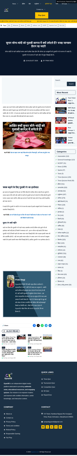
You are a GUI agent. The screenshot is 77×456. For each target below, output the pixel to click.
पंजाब (59, 229)
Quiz (9, 25)
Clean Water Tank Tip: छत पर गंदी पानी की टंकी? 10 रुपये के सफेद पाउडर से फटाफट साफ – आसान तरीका (9, 339)
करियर (59, 198)
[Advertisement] (27, 90)
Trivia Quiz (47, 379)
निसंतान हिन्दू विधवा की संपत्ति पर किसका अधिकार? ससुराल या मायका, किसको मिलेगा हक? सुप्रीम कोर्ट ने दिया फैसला (8, 353)
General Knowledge (64, 160)
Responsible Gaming (13, 433)
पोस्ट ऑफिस (61, 236)
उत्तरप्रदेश (60, 187)
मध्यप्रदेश (60, 246)
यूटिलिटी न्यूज (48, 4)
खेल (30, 4)
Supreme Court (53, 25)
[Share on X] (38, 325)
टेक (59, 215)
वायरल (59, 267)
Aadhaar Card (36, 25)
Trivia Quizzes (62, 177)
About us (9, 414)
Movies (23, 25)
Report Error (48, 395)
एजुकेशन (36, 4)
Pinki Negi (49, 60)
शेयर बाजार (61, 274)
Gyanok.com (35, 452)
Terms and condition (12, 426)
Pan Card (61, 25)
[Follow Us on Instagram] (56, 427)
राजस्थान (60, 257)
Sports (60, 170)
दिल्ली (59, 219)
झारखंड (60, 212)
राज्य (57, 4)
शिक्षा (59, 271)
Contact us (39, 9)
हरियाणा (60, 278)
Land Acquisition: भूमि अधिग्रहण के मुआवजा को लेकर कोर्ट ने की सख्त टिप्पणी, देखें (35, 339)
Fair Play (9, 437)
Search (57, 80)
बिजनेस (60, 239)
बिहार (59, 243)
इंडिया (23, 4)
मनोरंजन (60, 250)
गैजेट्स (59, 205)
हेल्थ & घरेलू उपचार (63, 285)
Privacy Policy (10, 422)
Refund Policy (10, 430)
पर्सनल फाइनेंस (62, 233)
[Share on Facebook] (34, 325)
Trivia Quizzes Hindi (64, 180)
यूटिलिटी (3, 335)
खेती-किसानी (61, 201)
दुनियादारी (60, 222)
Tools (59, 173)
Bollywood (15, 25)
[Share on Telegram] (46, 325)
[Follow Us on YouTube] (60, 427)
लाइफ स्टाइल (61, 264)
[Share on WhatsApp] (42, 325)
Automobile (61, 156)
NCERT (45, 25)
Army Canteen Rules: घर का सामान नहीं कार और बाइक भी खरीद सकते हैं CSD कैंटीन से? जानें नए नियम (35, 352)
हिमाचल (60, 281)
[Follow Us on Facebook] (43, 427)
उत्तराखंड (60, 191)
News (14, 4)
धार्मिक (59, 226)
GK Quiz (64, 4)
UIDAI (28, 25)
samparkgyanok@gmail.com (53, 422)
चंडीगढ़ (60, 208)
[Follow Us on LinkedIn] (51, 427)
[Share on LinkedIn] (50, 325)
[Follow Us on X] (47, 427)
